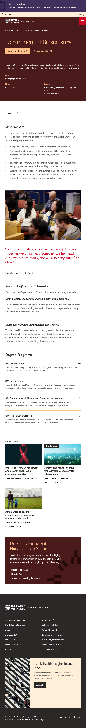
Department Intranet (16, 51)
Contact (9, 649)
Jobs (7, 630)
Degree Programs (19, 570)
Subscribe (40, 685)
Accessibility (46, 620)
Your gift (12, 7)
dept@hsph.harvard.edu (15, 78)
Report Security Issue (50, 644)
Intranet (8, 639)
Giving (81, 14)
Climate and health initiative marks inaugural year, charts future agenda (59, 470)
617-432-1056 (11, 87)
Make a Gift (10, 644)
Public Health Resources (15, 625)
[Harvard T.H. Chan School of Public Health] (28, 608)
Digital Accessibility (49, 625)
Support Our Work (41, 51)
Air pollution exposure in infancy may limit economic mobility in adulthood (19, 514)
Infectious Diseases (14, 478)
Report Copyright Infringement (54, 639)
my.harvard (10, 635)
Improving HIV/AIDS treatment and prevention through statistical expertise (21, 470)
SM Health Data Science (18, 415)
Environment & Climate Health (56, 478)
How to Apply (18, 574)
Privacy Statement (49, 630)
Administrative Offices (15, 620)
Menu (15, 113)
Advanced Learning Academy (25, 578)
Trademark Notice (48, 649)
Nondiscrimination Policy (51, 635)
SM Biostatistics (14, 380)
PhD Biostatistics (14, 363)
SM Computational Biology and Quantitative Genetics (34, 398)
